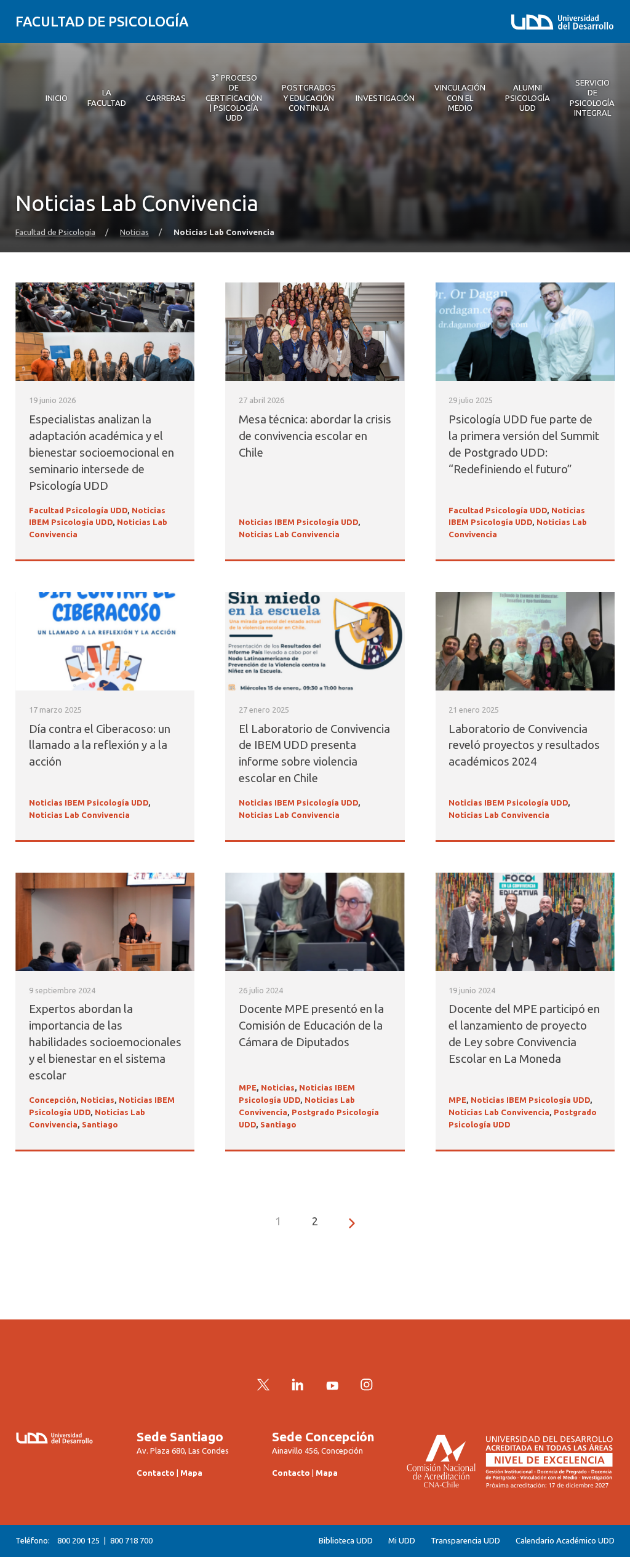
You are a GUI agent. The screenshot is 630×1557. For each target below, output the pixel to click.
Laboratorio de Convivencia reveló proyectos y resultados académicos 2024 (524, 745)
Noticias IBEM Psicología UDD (298, 522)
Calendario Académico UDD (565, 1540)
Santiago (100, 1124)
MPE (248, 1087)
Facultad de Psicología (101, 21)
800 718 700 (131, 1540)
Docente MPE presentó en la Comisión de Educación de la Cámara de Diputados (311, 1026)
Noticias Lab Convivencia (289, 534)
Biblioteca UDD (346, 1540)
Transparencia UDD (465, 1540)
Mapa (191, 1472)
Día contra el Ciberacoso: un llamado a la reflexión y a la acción (99, 745)
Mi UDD (401, 1540)
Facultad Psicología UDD (78, 510)
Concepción (52, 1100)
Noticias (134, 232)
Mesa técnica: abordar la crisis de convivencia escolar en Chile (315, 436)
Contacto (156, 1472)
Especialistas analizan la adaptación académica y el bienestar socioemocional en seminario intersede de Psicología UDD (101, 452)
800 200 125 (78, 1540)
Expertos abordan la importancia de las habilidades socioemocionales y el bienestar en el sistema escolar (105, 1042)
